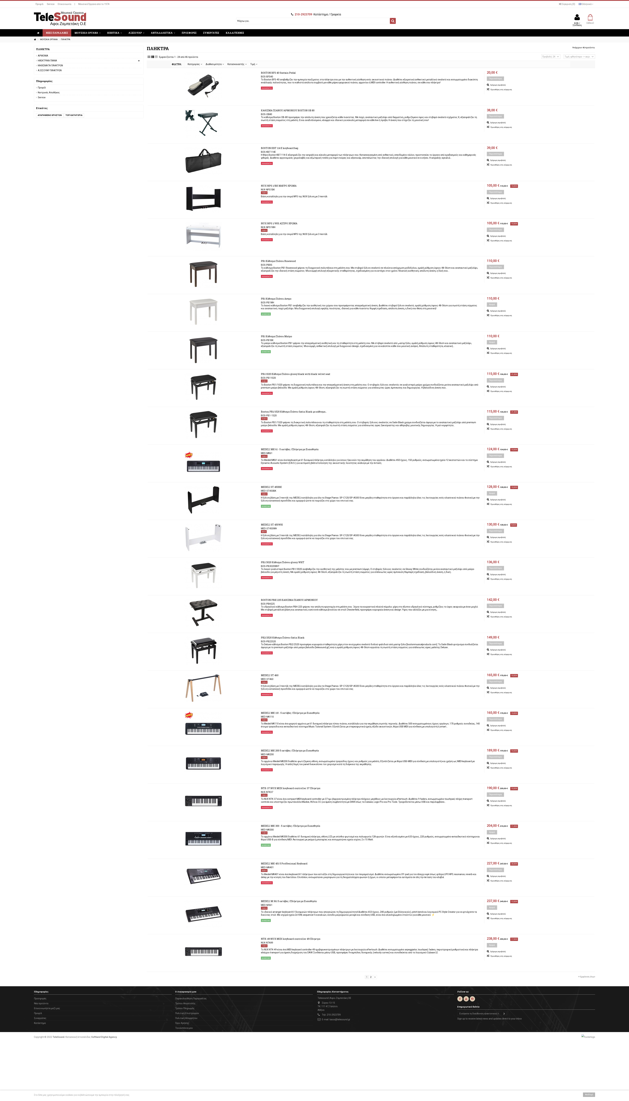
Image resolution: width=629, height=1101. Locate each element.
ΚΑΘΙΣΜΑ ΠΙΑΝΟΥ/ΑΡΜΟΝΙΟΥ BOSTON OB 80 (287, 110)
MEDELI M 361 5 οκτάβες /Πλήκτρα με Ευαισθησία (289, 901)
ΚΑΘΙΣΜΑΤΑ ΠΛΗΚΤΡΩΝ (50, 65)
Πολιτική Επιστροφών (187, 1013)
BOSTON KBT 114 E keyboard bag (279, 148)
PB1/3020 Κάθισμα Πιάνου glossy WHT (282, 562)
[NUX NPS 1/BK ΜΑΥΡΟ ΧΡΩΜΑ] (203, 198)
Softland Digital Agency (104, 1037)
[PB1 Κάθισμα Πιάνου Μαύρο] (203, 349)
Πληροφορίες (44, 81)
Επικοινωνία (64, 4)
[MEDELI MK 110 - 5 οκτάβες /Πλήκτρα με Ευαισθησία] (203, 726)
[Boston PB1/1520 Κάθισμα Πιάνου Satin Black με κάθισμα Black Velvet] (203, 424)
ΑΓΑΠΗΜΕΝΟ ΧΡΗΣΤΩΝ (50, 115)
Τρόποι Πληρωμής (185, 1008)
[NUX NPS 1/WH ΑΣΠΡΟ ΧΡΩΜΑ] (203, 236)
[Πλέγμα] (149, 57)
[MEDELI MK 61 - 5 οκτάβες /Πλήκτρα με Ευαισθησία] (203, 462)
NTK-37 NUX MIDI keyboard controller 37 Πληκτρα (290, 788)
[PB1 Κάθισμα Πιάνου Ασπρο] (203, 311)
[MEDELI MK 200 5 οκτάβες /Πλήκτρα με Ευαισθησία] (203, 763)
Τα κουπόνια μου (184, 1028)
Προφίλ (40, 4)
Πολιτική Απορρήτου (186, 1018)
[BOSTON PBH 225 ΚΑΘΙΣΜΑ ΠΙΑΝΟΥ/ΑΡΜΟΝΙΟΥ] (203, 613)
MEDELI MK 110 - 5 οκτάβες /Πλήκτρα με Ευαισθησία (290, 712)
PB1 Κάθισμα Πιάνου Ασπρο (276, 298)
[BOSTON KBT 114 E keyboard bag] (203, 161)
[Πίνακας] (156, 57)
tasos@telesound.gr (339, 1019)
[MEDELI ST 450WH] (203, 537)
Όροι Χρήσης (182, 1023)
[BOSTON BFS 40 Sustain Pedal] (203, 85)
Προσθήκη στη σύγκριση (501, 90)
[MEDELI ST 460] (203, 688)
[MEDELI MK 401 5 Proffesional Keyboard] (203, 876)
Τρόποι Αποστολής (185, 1003)
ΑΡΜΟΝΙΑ (43, 55)
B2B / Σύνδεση (577, 24)
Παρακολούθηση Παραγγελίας (191, 998)
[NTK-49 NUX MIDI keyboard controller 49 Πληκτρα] (203, 951)
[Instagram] (472, 998)
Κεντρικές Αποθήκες (49, 92)
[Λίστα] (152, 57)
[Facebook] (460, 998)
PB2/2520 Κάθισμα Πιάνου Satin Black (283, 637)
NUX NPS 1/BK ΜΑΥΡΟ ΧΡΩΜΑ (278, 185)
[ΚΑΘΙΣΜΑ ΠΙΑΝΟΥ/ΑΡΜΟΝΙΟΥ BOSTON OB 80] (203, 123)
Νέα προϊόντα (41, 1003)
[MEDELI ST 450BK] (203, 500)
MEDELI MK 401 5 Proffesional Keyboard (284, 863)
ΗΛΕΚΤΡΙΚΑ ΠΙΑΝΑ (47, 60)
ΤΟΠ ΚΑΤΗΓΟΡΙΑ (74, 115)
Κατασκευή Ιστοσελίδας (78, 1037)
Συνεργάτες (40, 1018)
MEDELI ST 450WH (272, 524)
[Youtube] (466, 998)
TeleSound (58, 1037)
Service (51, 4)
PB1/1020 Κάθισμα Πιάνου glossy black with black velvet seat (295, 374)
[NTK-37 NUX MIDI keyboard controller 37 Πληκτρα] (203, 801)
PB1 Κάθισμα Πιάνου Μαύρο (276, 336)
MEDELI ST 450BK (271, 487)
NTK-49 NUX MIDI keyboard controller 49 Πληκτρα (290, 938)
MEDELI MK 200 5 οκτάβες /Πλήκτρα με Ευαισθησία (290, 750)
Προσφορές (40, 998)
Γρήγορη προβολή (498, 85)
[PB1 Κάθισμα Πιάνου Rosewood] (203, 274)
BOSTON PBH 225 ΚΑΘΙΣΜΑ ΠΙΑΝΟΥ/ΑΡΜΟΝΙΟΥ (289, 599)
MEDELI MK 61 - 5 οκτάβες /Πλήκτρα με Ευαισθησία (289, 449)
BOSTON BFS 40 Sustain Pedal (278, 72)
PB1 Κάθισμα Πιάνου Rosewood (278, 261)
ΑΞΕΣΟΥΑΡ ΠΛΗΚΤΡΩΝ (50, 70)
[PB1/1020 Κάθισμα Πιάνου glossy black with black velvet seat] (203, 387)
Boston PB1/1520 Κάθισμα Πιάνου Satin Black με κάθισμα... (294, 411)
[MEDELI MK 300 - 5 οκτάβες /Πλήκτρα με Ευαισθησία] (203, 838)
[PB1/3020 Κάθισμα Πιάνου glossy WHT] (203, 575)
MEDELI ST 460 (269, 675)
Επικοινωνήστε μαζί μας (47, 1008)
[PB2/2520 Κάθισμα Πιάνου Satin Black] (203, 650)
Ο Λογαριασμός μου (185, 991)
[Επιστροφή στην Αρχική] (35, 39)
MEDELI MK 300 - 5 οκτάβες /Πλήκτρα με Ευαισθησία (290, 825)
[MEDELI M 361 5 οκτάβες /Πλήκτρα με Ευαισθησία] (203, 914)
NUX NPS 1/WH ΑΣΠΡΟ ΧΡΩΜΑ (279, 223)
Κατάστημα (40, 1023)
